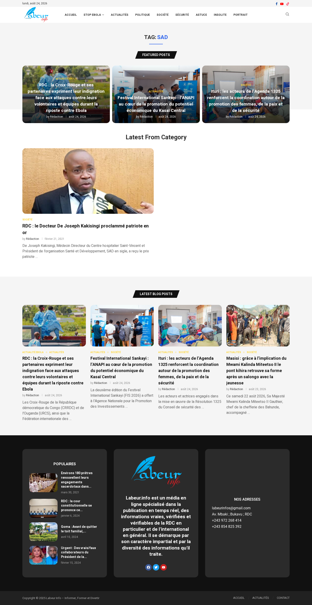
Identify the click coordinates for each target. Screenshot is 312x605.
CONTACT (283, 598)
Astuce (201, 15)
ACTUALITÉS (260, 598)
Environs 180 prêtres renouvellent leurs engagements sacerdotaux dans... (77, 480)
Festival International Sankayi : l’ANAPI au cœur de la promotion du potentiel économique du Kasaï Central (156, 104)
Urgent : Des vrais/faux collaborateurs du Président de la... (78, 552)
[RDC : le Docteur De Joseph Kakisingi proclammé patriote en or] (88, 203)
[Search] (287, 15)
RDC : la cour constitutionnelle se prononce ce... (76, 506)
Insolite (220, 15)
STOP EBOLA (92, 15)
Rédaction (56, 117)
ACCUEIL (71, 15)
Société (163, 15)
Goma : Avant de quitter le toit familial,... (79, 529)
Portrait (240, 15)
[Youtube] (282, 4)
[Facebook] (276, 4)
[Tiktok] (288, 4)
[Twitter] (156, 567)
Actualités (119, 15)
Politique (142, 15)
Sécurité (182, 15)
